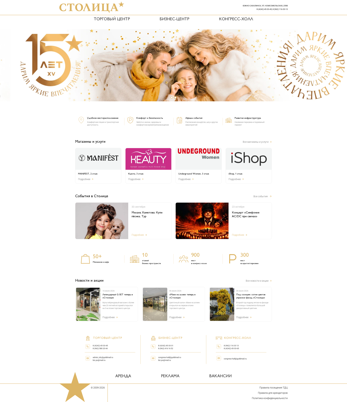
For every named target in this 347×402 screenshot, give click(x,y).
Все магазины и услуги (256, 141)
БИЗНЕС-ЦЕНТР (174, 19)
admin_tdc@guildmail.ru (103, 357)
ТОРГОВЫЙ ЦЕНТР (112, 19)
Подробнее (84, 179)
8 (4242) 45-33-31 (165, 346)
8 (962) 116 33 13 (231, 346)
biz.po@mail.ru (99, 360)
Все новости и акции (257, 280)
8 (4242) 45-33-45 (100, 346)
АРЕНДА (123, 376)
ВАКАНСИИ (220, 376)
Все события (260, 196)
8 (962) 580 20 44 (100, 348)
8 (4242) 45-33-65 (231, 348)
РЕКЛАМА (170, 376)
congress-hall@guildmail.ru (169, 357)
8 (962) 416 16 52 (165, 348)
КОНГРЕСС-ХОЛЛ (236, 19)
